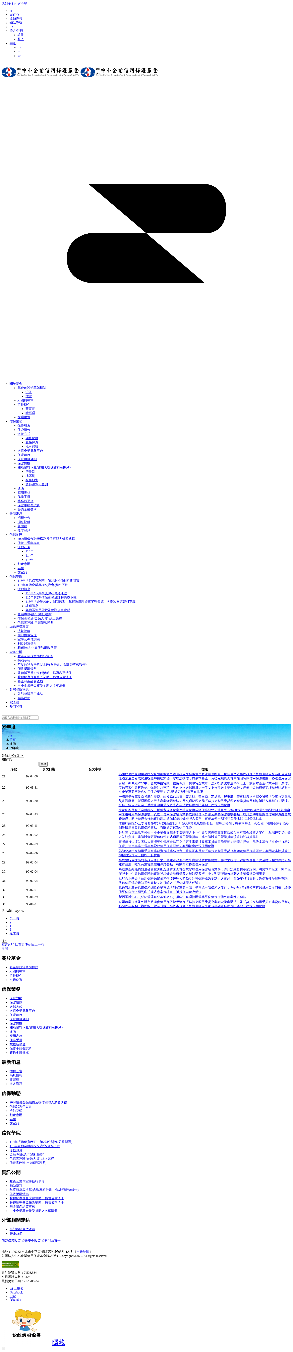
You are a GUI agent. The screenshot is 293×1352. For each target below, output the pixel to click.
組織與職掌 (18, 971)
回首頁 (14, 14)
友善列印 (8, 944)
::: (11, 10)
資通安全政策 (31, 1240)
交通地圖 (83, 1251)
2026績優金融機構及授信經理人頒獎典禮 (38, 1102)
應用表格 (16, 1036)
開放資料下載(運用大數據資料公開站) (44, 467)
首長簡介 (24, 404)
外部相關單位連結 (22, 1229)
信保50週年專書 (21, 1106)
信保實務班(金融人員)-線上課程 (32, 1158)
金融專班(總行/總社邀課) (27, 1154)
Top (28, 944)
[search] (2, 713)
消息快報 (16, 1075)
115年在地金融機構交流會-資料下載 (35, 1146)
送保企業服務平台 (22, 1010)
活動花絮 (24, 547)
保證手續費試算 (21, 1048)
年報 (13, 1119)
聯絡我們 (16, 1233)
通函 (13, 1031)
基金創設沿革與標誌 (32, 388)
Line (13, 1296)
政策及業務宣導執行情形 (27, 1181)
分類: (5, 755)
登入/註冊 (16, 30)
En (11, 27)
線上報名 (16, 1288)
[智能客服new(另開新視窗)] (26, 1343)
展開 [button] (5, 948)
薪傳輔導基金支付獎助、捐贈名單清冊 (37, 1198)
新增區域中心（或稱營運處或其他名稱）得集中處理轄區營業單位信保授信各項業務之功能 (182, 897)
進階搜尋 (16, 18)
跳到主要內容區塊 (14, 3)
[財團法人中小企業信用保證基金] (40, 80)
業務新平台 (18, 1044)
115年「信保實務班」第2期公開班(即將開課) (41, 1142)
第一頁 (14, 918)
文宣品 (14, 1123)
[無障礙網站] (10, 1266)
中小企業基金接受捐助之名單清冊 (33, 1210)
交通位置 (16, 979)
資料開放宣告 (51, 1240)
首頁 (13, 739)
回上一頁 (37, 944)
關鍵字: (7, 759)
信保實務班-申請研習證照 (28, 1163)
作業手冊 (16, 1040)
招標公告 (16, 1071)
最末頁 (14, 933)
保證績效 (16, 1002)
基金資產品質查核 (22, 1206)
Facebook (16, 1292)
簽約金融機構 (19, 1052)
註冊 (21, 35)
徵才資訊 (16, 1083)
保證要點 (16, 1023)
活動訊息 (24, 589)
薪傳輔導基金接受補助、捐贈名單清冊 (37, 1202)
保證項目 (16, 1015)
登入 (21, 39)
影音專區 (16, 1115)
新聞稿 (14, 1079)
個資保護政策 (11, 1240)
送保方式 (24, 434)
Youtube (15, 1299)
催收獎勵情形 (19, 1194)
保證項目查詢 (19, 1019)
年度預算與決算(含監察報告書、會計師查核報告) (44, 1189)
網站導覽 (16, 23)
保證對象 (16, 998)
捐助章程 (16, 1185)
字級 (13, 43)
